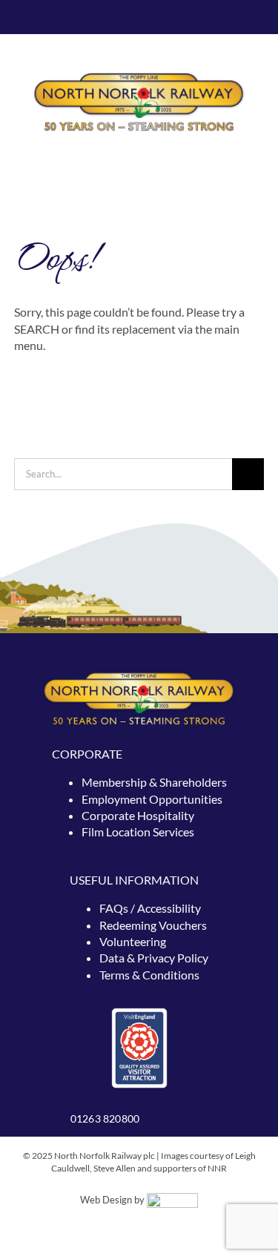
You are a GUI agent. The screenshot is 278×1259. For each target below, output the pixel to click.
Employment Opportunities (152, 799)
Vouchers (183, 925)
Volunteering (132, 941)
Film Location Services (138, 832)
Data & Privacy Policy (153, 958)
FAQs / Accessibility (150, 908)
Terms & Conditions (149, 975)
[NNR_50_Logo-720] (139, 77)
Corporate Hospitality (138, 815)
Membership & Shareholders (154, 782)
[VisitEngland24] (139, 1012)
